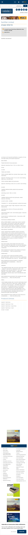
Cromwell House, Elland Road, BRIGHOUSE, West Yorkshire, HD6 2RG (14, 30)
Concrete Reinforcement (19, 451)
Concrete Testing (20, 473)
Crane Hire (5, 458)
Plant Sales (5, 450)
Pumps (4, 471)
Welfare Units (6, 468)
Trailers (18, 453)
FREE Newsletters (15, 2)
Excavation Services (7, 461)
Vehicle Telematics (20, 469)
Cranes (4, 459)
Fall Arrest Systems (20, 471)
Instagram (17, 10)
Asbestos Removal (20, 456)
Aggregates (5, 467)
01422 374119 (7, 25)
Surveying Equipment (21, 448)
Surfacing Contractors (8, 462)
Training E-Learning (20, 462)
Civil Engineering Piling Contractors (7, 454)
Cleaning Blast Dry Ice (21, 480)
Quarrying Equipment (21, 454)
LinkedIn (21, 10)
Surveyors (18, 474)
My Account (18, 2)
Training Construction (8, 456)
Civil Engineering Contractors (6, 465)
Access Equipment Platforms (7, 478)
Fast (24, 2)
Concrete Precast (20, 479)
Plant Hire (5, 448)
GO (25, 5)
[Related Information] (14, 19)
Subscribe (21, 531)
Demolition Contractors (5, 475)
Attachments (6, 452)
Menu (2, 2)
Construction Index (7, 11)
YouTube (24, 10)
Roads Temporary (20, 461)
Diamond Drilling (6, 480)
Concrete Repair (19, 477)
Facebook (26, 10)
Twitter (19, 10)
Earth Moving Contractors (19, 465)
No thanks (13, 531)
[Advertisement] (14, 97)
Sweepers (18, 476)
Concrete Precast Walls (20, 467)
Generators (5, 470)
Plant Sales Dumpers (20, 459)
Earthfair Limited (7, 22)
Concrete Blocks (19, 458)
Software (5, 473)
